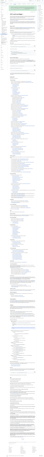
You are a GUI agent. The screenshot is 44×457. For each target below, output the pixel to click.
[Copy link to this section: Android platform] (16, 299)
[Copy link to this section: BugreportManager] (16, 213)
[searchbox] (4, 5)
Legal (15, 455)
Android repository (10, 447)
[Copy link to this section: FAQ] (12, 377)
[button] (3, 9)
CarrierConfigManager (30, 19)
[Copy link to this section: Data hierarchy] (14, 30)
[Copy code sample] (35, 50)
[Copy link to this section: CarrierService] (14, 275)
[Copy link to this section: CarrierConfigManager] (17, 204)
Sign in (42, 0)
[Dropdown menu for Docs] (7, 0)
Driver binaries (10, 452)
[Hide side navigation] (7, 456)
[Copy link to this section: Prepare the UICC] (15, 310)
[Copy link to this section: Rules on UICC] (15, 26)
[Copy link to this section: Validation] (14, 305)
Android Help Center (34, 447)
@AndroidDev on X (22, 448)
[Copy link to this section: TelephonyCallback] (15, 155)
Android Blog (22, 449)
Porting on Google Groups (23, 453)
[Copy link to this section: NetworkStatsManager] (17, 217)
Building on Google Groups (23, 452)
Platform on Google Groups (23, 451)
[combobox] (32, 0)
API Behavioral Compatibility (15, 393)
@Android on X (22, 447)
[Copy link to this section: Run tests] (13, 367)
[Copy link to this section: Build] (12, 210)
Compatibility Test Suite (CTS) (22, 306)
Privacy (19, 455)
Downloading (10, 449)
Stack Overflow (33, 451)
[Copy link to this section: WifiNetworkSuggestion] (17, 292)
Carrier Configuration (16, 20)
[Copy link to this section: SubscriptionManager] (16, 173)
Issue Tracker (33, 452)
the (25, 290)
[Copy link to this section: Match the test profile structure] (18, 361)
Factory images (10, 451)
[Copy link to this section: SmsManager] (14, 199)
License (17, 455)
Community (13, 455)
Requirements (10, 448)
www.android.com (34, 449)
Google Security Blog (23, 450)
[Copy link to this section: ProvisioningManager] (16, 248)
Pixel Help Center (33, 448)
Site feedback (22, 455)
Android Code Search (11, 0)
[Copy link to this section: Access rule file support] (18, 57)
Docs (5, 0)
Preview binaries (10, 450)
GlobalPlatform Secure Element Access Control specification (26, 27)
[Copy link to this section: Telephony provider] (16, 288)
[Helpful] (22, 439)
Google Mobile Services (34, 450)
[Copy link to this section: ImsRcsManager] (15, 239)
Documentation (3, 2)
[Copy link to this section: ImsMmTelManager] (16, 224)
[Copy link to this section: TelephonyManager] (16, 80)
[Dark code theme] (34, 50)
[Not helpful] (23, 439)
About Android (10, 455)
